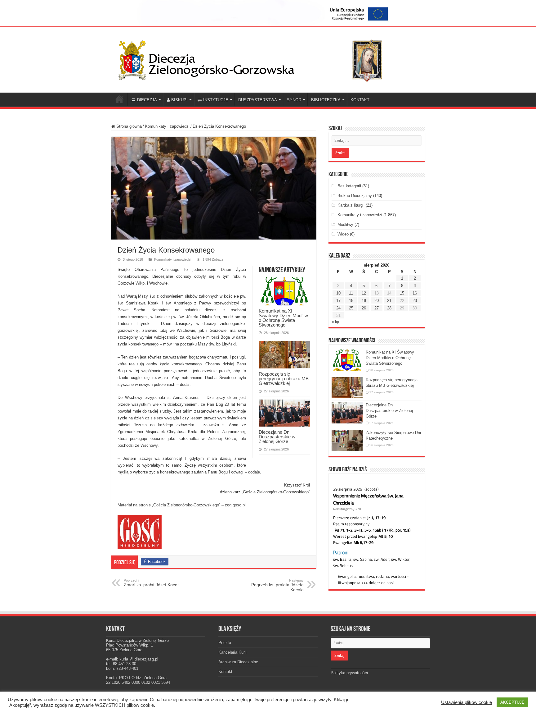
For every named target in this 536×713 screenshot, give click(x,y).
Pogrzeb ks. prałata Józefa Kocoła (277, 585)
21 (389, 300)
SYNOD (294, 100)
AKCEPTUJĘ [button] (512, 702)
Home (119, 99)
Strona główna (128, 126)
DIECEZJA (147, 100)
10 (338, 293)
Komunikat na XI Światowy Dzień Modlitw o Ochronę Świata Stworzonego (283, 317)
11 (351, 293)
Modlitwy (345, 224)
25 (351, 308)
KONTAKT (360, 100)
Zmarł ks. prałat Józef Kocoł (151, 582)
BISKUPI (179, 100)
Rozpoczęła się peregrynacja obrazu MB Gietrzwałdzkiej (284, 378)
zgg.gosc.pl (235, 505)
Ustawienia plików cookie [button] (466, 702)
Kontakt (225, 671)
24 (338, 308)
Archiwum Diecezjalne (238, 662)
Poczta (224, 642)
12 (364, 293)
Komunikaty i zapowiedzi (167, 126)
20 (376, 300)
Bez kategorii (349, 186)
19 (364, 300)
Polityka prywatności (349, 672)
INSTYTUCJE (215, 100)
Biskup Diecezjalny (354, 195)
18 (351, 300)
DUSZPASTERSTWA (257, 100)
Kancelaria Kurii (232, 652)
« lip (335, 321)
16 (415, 293)
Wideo (343, 234)
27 (376, 308)
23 (415, 300)
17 (338, 300)
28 (389, 308)
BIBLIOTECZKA (326, 100)
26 (364, 308)
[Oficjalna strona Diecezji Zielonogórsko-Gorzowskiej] (255, 58)
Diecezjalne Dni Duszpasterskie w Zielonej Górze (277, 436)
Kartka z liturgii (350, 205)
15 (402, 293)
